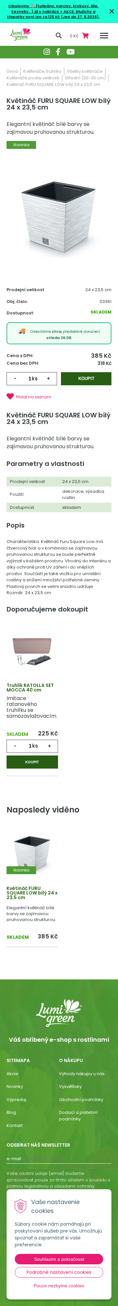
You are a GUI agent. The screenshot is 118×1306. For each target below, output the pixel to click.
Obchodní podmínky (81, 1099)
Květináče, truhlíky (42, 71)
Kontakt (15, 1125)
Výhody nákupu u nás (82, 1074)
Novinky (15, 1086)
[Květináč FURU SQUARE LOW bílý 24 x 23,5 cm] (59, 215)
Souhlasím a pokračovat (59, 1259)
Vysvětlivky (70, 1086)
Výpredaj (16, 1099)
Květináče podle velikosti (33, 78)
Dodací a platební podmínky (78, 1115)
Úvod (12, 71)
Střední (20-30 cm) (85, 78)
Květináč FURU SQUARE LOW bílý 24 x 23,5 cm (32, 893)
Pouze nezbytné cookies (59, 1285)
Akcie (12, 1074)
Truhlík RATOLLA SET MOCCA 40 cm (30, 687)
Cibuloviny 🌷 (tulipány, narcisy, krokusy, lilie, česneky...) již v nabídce (53, 8)
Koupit (86, 378)
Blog (11, 1112)
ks (35, 378)
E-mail (14, 1158)
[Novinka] (32, 852)
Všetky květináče (85, 71)
